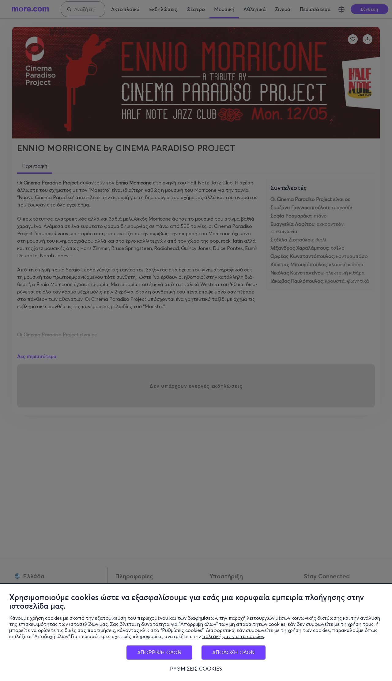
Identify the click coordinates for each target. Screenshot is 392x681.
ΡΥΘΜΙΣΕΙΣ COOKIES (196, 669)
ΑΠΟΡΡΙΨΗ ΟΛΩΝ (159, 652)
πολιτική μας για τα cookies (233, 636)
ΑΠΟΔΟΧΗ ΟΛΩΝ (233, 652)
